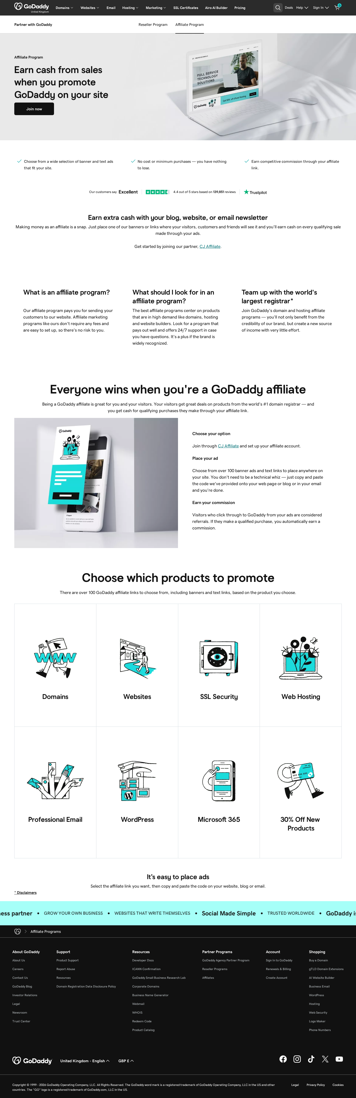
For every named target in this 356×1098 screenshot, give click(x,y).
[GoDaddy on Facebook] (283, 1062)
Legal (16, 1003)
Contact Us (20, 977)
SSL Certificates (185, 7)
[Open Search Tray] (278, 7)
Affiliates (208, 977)
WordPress (316, 995)
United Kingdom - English (82, 1061)
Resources (63, 977)
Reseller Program (153, 24)
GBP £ (123, 1061)
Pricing (239, 7)
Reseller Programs (214, 969)
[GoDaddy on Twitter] (325, 1062)
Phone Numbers (320, 1029)
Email (111, 7)
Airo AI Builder (216, 7)
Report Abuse (65, 969)
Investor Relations (24, 995)
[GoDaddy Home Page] (32, 1061)
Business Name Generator (150, 995)
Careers (17, 969)
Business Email (319, 986)
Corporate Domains (145, 986)
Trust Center (21, 1021)
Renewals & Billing (278, 969)
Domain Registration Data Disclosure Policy (86, 986)
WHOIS (137, 1012)
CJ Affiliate (210, 246)
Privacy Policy (316, 1084)
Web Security (318, 1012)
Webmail (138, 1003)
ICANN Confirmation (146, 969)
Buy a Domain (318, 960)
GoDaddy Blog (22, 986)
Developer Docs (143, 960)
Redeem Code (142, 1021)
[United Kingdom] (31, 6)
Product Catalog (143, 1029)
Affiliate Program (189, 24)
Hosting (314, 1003)
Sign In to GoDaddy (279, 960)
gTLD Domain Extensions (326, 969)
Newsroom (19, 1012)
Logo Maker (317, 1021)
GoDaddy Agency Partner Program (225, 960)
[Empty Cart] (337, 7)
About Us (18, 960)
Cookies (338, 1084)
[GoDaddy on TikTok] (311, 1062)
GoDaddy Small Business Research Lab (159, 977)
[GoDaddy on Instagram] (297, 1062)
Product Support (67, 960)
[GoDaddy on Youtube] (339, 1062)
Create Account (276, 977)
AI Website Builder (321, 977)
